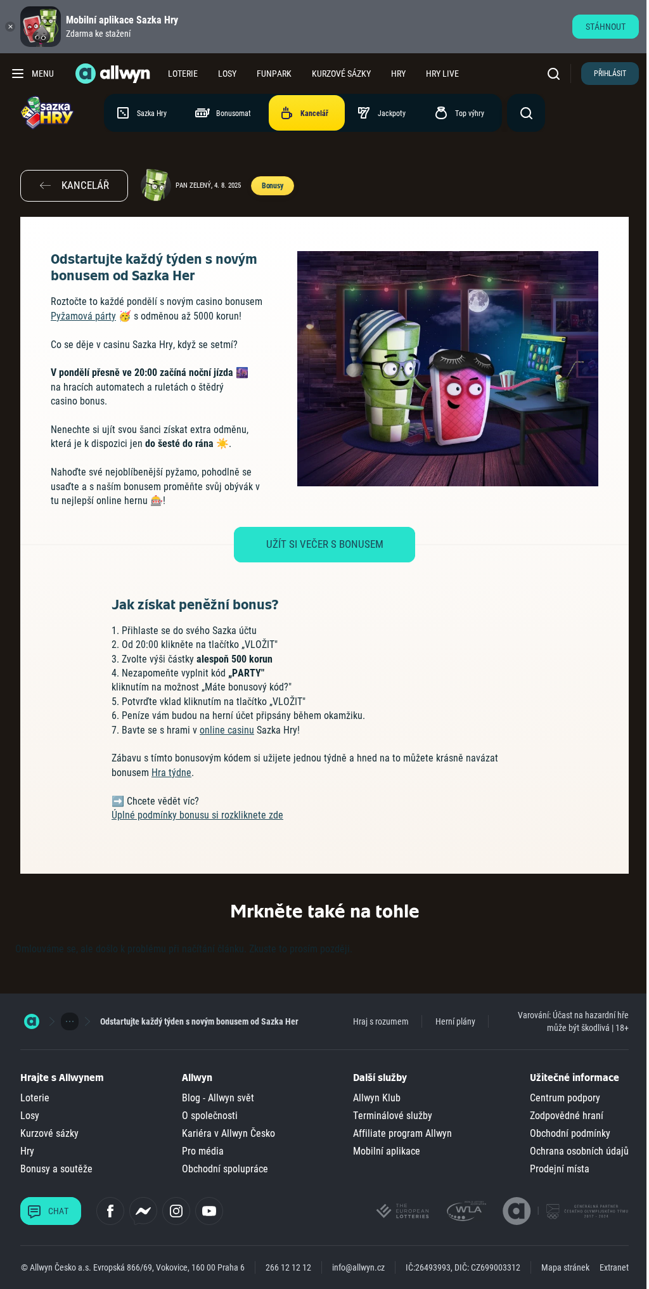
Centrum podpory (565, 1098)
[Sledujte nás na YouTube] (209, 1211)
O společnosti (210, 1116)
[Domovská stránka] (31, 1021)
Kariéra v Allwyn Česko (228, 1133)
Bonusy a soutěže (56, 1169)
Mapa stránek (565, 1267)
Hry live (442, 73)
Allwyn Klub (377, 1098)
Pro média (203, 1151)
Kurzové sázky (341, 73)
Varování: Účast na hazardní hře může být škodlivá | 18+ (573, 1021)
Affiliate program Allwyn (402, 1133)
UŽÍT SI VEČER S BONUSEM (324, 544)
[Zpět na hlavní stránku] (114, 73)
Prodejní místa (559, 1169)
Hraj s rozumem (381, 1021)
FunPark (274, 73)
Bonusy (272, 185)
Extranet (614, 1267)
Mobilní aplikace (386, 1151)
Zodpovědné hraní (566, 1116)
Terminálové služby (392, 1116)
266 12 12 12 (288, 1267)
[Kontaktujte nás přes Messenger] (143, 1211)
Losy (227, 73)
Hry (398, 73)
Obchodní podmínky (570, 1133)
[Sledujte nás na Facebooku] (110, 1211)
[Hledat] (556, 73)
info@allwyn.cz (358, 1267)
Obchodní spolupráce (225, 1169)
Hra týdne (171, 773)
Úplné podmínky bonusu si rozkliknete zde (197, 815)
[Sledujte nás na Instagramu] (176, 1211)
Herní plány (455, 1021)
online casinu (227, 730)
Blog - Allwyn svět (218, 1098)
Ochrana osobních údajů (579, 1151)
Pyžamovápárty (83, 316)
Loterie (183, 73)
